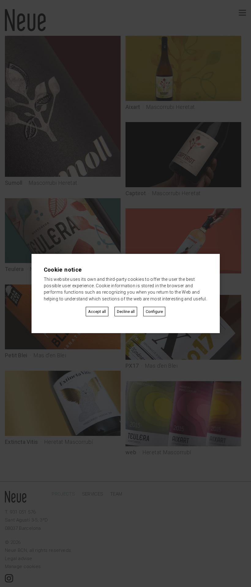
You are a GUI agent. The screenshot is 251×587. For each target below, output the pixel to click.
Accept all (97, 311)
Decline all (126, 311)
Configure (154, 311)
